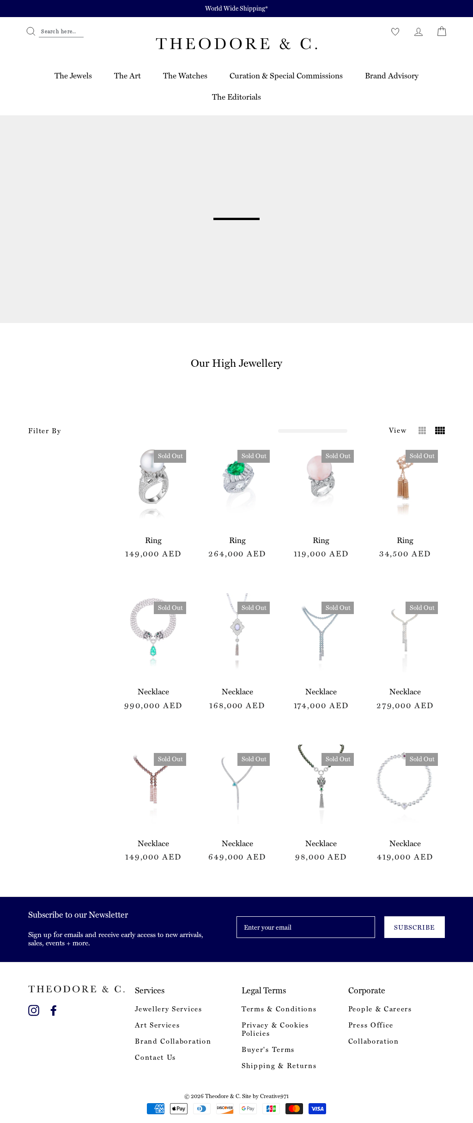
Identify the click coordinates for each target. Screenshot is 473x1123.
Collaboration (373, 1041)
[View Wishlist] (395, 31)
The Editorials (236, 97)
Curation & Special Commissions (286, 75)
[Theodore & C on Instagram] (33, 1009)
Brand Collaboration (173, 1041)
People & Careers (380, 1009)
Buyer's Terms (268, 1049)
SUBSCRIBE (414, 927)
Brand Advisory (391, 75)
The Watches (185, 75)
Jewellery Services (168, 1009)
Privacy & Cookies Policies (275, 1029)
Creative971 (274, 1096)
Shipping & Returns (279, 1066)
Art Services (157, 1025)
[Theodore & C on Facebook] (53, 1009)
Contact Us (155, 1057)
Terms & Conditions (279, 1009)
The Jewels (73, 75)
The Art (127, 75)
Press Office (371, 1025)
